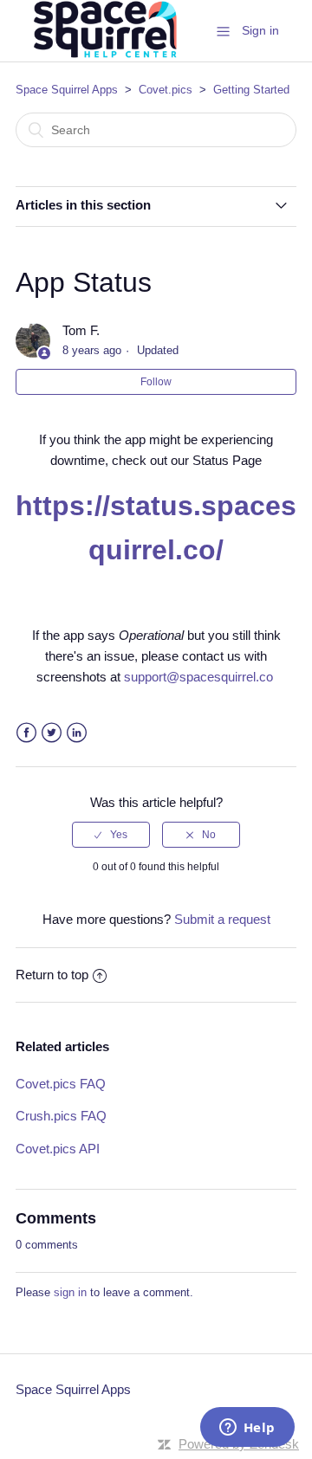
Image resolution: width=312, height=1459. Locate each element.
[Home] (103, 57)
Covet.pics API (58, 1148)
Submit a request (222, 919)
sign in (70, 1292)
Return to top (52, 974)
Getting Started (251, 89)
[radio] (111, 835)
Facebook (26, 733)
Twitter (51, 733)
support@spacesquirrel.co (198, 676)
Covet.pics (165, 89)
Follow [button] (156, 382)
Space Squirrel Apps (67, 89)
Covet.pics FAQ (61, 1083)
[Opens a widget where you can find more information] (247, 1428)
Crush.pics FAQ (61, 1115)
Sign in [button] (260, 30)
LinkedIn (77, 733)
